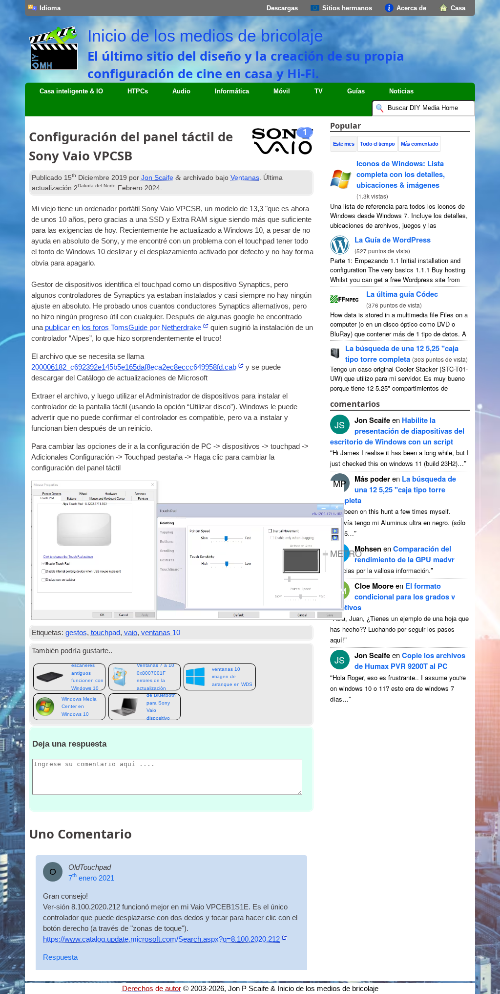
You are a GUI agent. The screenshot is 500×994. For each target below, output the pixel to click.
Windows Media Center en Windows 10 (79, 706)
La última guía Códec (402, 293)
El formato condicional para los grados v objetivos (392, 596)
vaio (130, 633)
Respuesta (60, 957)
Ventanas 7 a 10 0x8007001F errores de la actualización (155, 676)
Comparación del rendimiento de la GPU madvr (404, 554)
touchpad (105, 633)
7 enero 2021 (91, 878)
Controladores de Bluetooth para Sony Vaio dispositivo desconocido (162, 706)
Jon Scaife (157, 177)
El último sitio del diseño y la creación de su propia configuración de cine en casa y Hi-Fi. (245, 64)
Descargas (282, 8)
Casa (458, 8)
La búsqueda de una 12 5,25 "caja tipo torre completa (401, 353)
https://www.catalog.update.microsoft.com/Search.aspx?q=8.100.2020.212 (161, 939)
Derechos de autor (151, 989)
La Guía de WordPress (392, 239)
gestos (76, 633)
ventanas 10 (160, 633)
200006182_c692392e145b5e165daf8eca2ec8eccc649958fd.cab (133, 367)
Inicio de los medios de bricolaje (205, 35)
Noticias (401, 91)
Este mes (343, 144)
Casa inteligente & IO (71, 91)
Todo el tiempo (377, 144)
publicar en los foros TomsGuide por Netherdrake (123, 327)
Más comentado (419, 144)
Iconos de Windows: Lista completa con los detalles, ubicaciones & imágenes (400, 174)
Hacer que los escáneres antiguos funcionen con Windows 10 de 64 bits (87, 676)
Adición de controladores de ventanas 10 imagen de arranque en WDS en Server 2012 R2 (232, 676)
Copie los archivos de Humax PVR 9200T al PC (409, 660)
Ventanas (244, 177)
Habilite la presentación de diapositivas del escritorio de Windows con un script (397, 431)
